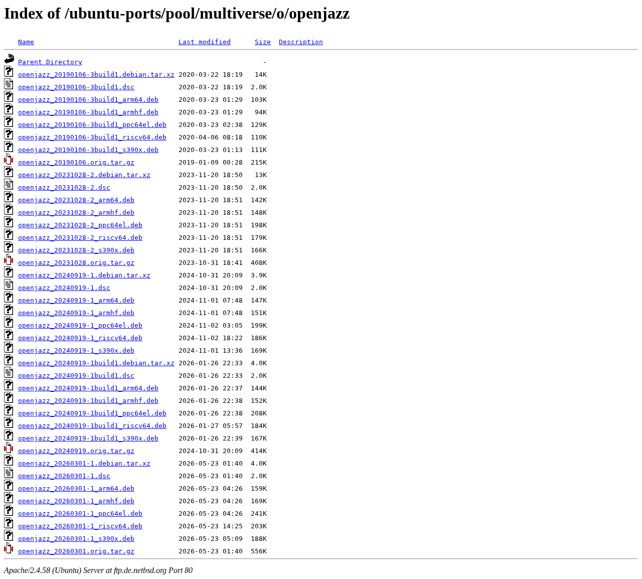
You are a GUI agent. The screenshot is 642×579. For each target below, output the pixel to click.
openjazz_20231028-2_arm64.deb (76, 200)
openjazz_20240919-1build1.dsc (76, 375)
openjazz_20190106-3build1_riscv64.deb (92, 137)
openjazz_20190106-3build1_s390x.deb (88, 150)
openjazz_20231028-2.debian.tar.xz (84, 175)
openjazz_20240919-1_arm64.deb (76, 300)
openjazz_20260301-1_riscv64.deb (80, 526)
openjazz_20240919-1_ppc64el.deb (80, 325)
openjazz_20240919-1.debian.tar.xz (84, 275)
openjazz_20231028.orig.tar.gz (76, 262)
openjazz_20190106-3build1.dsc (76, 87)
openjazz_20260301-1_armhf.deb (76, 501)
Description (301, 42)
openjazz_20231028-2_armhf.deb (76, 212)
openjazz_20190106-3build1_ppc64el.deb (92, 124)
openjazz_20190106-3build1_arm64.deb (88, 99)
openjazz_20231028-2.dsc (64, 187)
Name (26, 42)
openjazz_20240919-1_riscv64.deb (80, 338)
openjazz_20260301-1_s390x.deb (76, 538)
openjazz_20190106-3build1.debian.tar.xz (96, 74)
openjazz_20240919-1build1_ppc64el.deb (92, 413)
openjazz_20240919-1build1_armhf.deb (88, 400)
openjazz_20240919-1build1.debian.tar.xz (96, 363)
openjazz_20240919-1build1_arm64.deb (88, 388)
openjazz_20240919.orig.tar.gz (76, 451)
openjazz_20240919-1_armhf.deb (76, 313)
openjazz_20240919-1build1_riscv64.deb (92, 425)
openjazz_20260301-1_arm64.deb (76, 488)
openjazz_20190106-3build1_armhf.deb (88, 112)
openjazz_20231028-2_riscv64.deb (80, 237)
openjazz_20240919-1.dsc (64, 288)
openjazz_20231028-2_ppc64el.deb (80, 225)
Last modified (205, 42)
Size (263, 42)
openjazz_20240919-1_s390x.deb (76, 350)
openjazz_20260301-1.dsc (64, 476)
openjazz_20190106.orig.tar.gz (76, 162)
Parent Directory (50, 62)
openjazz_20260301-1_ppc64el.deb (80, 513)
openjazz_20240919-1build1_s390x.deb (88, 438)
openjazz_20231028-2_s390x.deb (76, 250)
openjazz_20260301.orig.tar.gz (76, 551)
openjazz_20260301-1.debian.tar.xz (84, 463)
